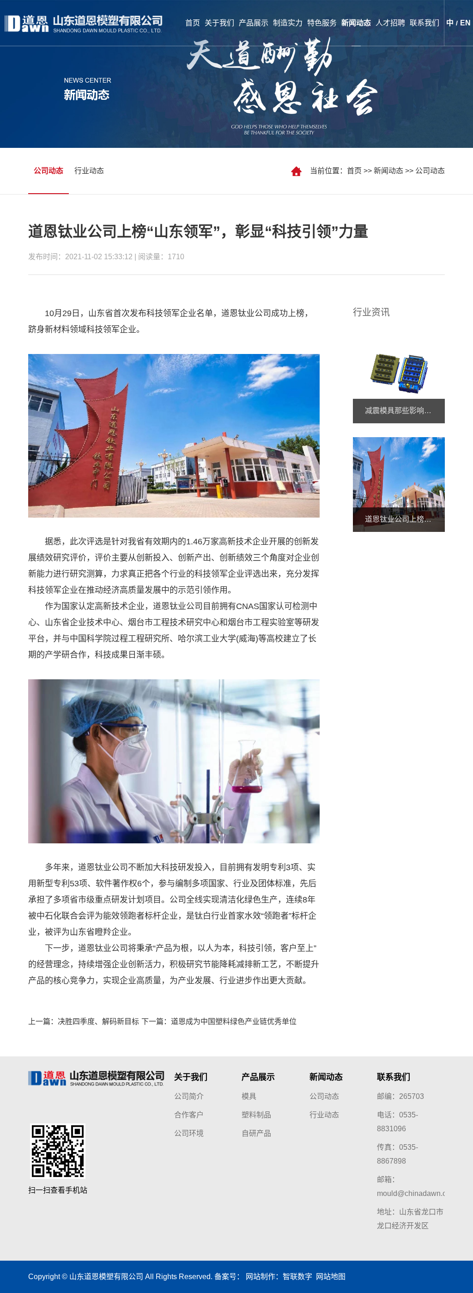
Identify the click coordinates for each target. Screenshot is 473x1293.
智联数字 (297, 1277)
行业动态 (89, 171)
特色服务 (322, 23)
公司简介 (189, 1096)
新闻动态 (356, 23)
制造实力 (288, 23)
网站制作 (260, 1277)
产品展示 (253, 23)
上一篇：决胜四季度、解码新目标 (83, 1021)
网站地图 (329, 1277)
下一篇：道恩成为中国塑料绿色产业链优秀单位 (219, 1021)
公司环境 (189, 1133)
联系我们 (424, 23)
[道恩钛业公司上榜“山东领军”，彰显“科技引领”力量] (398, 484)
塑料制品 (256, 1115)
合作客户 (189, 1115)
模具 (249, 1096)
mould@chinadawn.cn (413, 1193)
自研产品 (256, 1133)
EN (465, 23)
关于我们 (219, 23)
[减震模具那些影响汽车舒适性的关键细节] (398, 375)
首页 (192, 23)
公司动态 (430, 171)
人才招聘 (390, 23)
